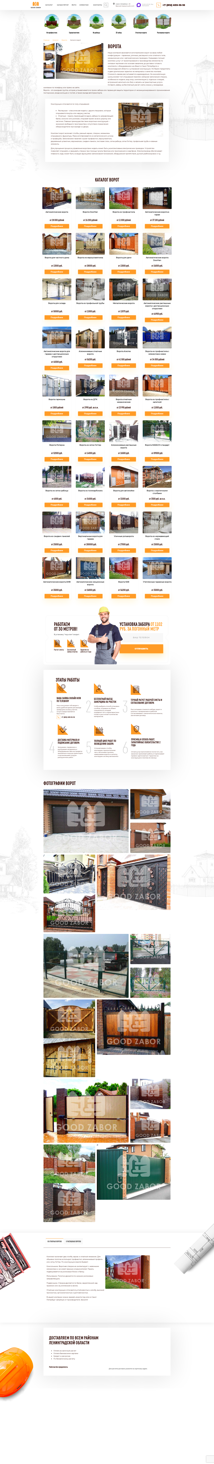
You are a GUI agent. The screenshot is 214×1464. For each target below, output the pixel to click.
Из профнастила (51, 32)
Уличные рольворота (124, 536)
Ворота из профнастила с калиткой (157, 400)
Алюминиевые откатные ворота (90, 352)
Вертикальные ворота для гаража (90, 537)
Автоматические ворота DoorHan (157, 259)
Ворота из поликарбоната (90, 491)
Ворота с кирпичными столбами (157, 492)
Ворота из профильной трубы (90, 303)
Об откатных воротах (54, 1241)
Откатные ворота (141, 32)
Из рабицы (96, 32)
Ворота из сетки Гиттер (90, 445)
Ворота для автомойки (123, 491)
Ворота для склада (56, 303)
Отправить (141, 649)
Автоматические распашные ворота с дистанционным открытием (157, 306)
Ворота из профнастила (124, 212)
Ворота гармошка (57, 399)
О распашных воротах (73, 1241)
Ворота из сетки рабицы (56, 491)
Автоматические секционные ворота (90, 583)
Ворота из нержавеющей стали (157, 537)
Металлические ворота (124, 303)
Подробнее (57, 226)
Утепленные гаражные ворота (157, 582)
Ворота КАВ (123, 582)
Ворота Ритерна (56, 445)
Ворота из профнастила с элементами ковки (157, 352)
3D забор (119, 32)
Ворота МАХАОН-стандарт (157, 445)
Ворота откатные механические (124, 400)
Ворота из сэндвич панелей (57, 536)
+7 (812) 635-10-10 (174, 5)
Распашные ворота (163, 32)
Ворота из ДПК (90, 399)
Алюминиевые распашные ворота (123, 446)
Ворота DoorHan (90, 212)
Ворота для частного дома (57, 258)
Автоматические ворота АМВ (57, 582)
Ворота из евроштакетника (90, 258)
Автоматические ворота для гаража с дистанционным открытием (57, 354)
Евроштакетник (74, 32)
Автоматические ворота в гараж (157, 213)
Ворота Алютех (124, 351)
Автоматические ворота (57, 212)
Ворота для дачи (123, 258)
